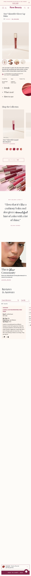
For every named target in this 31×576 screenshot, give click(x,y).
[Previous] (28, 304)
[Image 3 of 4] (16, 62)
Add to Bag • (13, 160)
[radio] (7, 149)
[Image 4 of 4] (23, 62)
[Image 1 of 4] (4, 62)
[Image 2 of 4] (10, 62)
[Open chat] (26, 571)
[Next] (29, 304)
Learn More (15, 75)
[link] (13, 144)
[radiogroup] (13, 149)
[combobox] (15, 567)
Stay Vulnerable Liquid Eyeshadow (10, 141)
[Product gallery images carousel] (15, 42)
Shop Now (15, 3)
